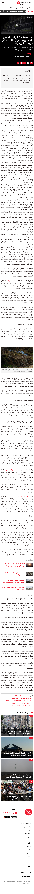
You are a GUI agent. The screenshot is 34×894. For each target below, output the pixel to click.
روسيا (8, 280)
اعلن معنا (28, 837)
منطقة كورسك (17, 700)
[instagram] (11, 813)
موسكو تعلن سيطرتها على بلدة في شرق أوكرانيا (13, 588)
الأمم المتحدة (15, 698)
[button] (17, 25)
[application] (17, 25)
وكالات (28, 53)
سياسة (22, 8)
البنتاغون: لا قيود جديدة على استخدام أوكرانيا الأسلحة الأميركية (14, 581)
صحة (29, 869)
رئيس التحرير (27, 830)
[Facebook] (16, 813)
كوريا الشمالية (9, 470)
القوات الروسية (27, 705)
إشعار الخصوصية (26, 827)
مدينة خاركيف (7, 700)
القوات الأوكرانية (15, 703)
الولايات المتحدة (23, 496)
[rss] (3, 813)
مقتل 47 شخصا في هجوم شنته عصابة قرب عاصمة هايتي (19, 798)
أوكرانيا (24, 273)
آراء (16, 8)
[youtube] (9, 813)
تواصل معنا (28, 834)
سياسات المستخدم (26, 824)
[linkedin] (7, 813)
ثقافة (3, 8)
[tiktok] (5, 813)
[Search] (9, 3)
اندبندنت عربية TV (26, 876)
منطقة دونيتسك (16, 705)
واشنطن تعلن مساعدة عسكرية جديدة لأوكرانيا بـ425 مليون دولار (15, 574)
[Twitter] (14, 813)
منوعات (29, 863)
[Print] (18, 63)
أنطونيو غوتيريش (26, 703)
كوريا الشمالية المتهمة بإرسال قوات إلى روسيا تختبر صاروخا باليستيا (15, 566)
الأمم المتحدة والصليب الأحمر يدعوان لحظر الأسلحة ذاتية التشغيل (17, 754)
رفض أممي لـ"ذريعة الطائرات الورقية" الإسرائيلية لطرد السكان (18, 776)
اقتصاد (10, 8)
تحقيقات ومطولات (26, 873)
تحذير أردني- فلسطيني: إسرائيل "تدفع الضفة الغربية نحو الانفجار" (18, 732)
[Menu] (3, 3)
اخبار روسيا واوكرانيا (26, 698)
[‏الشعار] (29, 17)
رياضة (29, 866)
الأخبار (29, 8)
